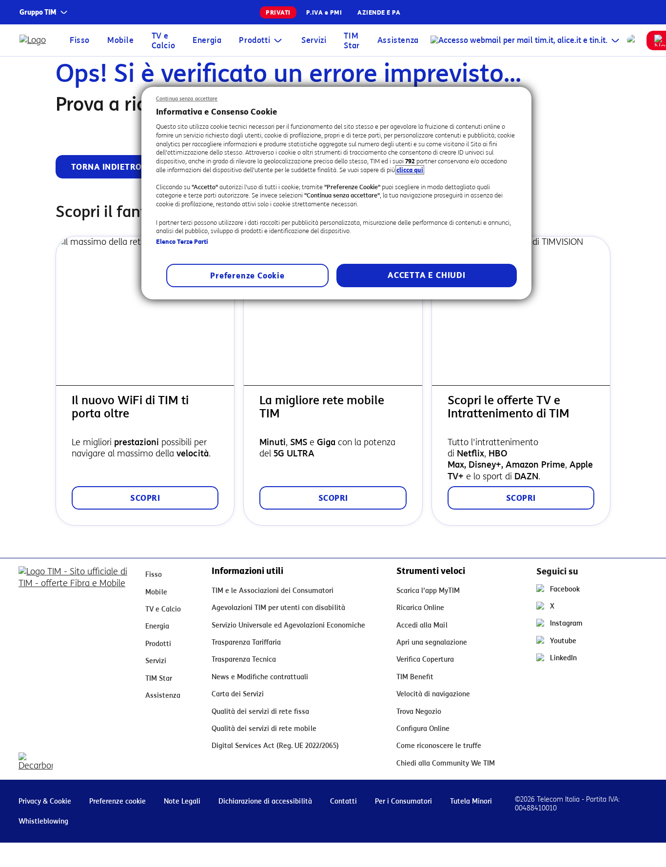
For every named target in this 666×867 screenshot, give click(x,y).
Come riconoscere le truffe (438, 746)
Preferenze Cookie (247, 275)
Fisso (80, 40)
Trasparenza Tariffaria (246, 642)
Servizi (313, 40)
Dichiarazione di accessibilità (265, 801)
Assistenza (398, 40)
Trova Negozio (418, 712)
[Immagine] (74, 581)
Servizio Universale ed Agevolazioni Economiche (288, 625)
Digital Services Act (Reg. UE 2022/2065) (275, 746)
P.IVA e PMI (324, 12)
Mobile (120, 40)
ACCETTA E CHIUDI (427, 275)
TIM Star (351, 40)
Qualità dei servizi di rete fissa (260, 712)
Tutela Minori (471, 801)
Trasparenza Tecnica (244, 659)
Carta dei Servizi (238, 694)
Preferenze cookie (117, 801)
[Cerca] (633, 40)
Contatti (343, 801)
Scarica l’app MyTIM (428, 591)
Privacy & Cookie (45, 801)
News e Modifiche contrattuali (260, 677)
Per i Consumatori (403, 801)
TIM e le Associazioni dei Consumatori (272, 591)
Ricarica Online (420, 608)
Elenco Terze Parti (182, 241)
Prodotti (254, 40)
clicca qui (409, 170)
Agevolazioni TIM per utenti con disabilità (278, 608)
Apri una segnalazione (431, 642)
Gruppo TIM (38, 12)
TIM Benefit (414, 677)
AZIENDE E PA (378, 12)
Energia (207, 40)
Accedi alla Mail (422, 625)
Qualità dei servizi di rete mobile (264, 729)
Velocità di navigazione (433, 694)
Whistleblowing (43, 821)
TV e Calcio (164, 40)
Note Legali (182, 801)
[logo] (35, 40)
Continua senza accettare (187, 99)
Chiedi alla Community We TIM (445, 763)
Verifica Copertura (425, 659)
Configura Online (423, 729)
